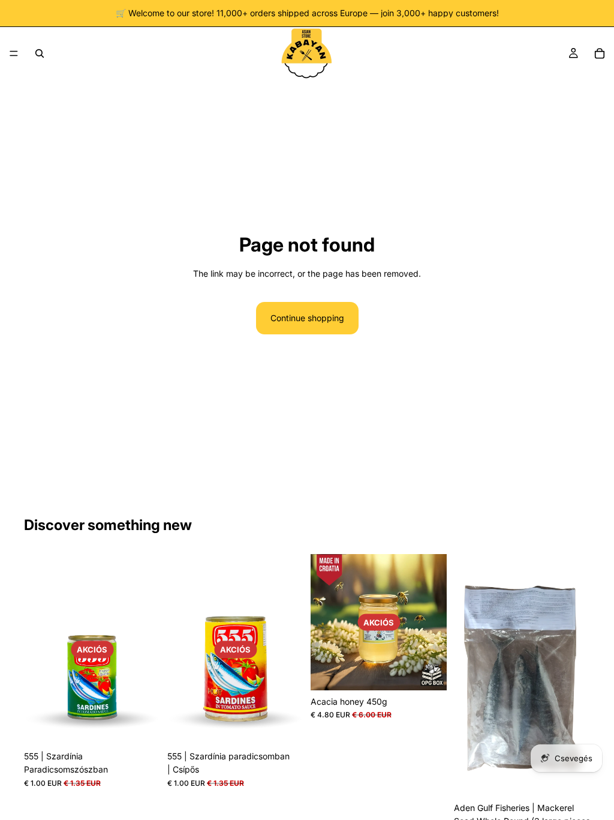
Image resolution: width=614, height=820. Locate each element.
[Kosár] (599, 53)
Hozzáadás (151, 726)
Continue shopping (307, 318)
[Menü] (14, 53)
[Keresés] (39, 53)
